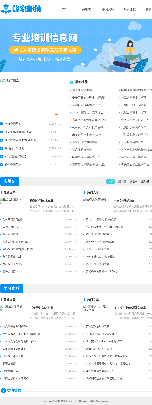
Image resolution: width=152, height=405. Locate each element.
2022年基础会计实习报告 (87, 112)
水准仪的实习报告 (16, 156)
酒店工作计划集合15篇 (19, 131)
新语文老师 (9, 363)
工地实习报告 (10, 226)
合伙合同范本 (13, 123)
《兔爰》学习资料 (13, 356)
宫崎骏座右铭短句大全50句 (89, 119)
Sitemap (104, 401)
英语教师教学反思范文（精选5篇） (23, 334)
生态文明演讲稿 (82, 90)
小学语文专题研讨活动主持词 (19, 341)
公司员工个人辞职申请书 (87, 127)
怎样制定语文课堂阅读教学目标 (104, 378)
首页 (65, 9)
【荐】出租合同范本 (97, 249)
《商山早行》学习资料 (16, 378)
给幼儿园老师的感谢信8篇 (101, 219)
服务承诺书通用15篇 (85, 142)
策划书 (145, 181)
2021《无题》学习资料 (99, 348)
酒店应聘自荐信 (82, 149)
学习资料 (108, 9)
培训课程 (130, 9)
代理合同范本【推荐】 (99, 264)
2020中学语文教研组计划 (100, 371)
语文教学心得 (10, 371)
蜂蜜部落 (65, 401)
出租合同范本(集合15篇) (87, 134)
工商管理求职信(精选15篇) (88, 164)
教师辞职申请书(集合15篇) (21, 140)
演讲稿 (122, 181)
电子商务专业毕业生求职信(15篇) (105, 226)
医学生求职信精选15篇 (86, 157)
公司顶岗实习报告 (13, 219)
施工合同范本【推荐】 (99, 234)
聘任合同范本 (13, 164)
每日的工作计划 (14, 148)
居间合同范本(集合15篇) (87, 105)
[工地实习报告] (10, 80)
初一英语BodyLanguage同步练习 (104, 341)
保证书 (134, 181)
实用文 (86, 9)
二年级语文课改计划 (14, 348)
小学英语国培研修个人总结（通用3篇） (108, 363)
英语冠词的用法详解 (97, 326)
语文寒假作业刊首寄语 (16, 326)
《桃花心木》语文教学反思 (101, 334)
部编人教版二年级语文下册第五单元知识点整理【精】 (109, 356)
